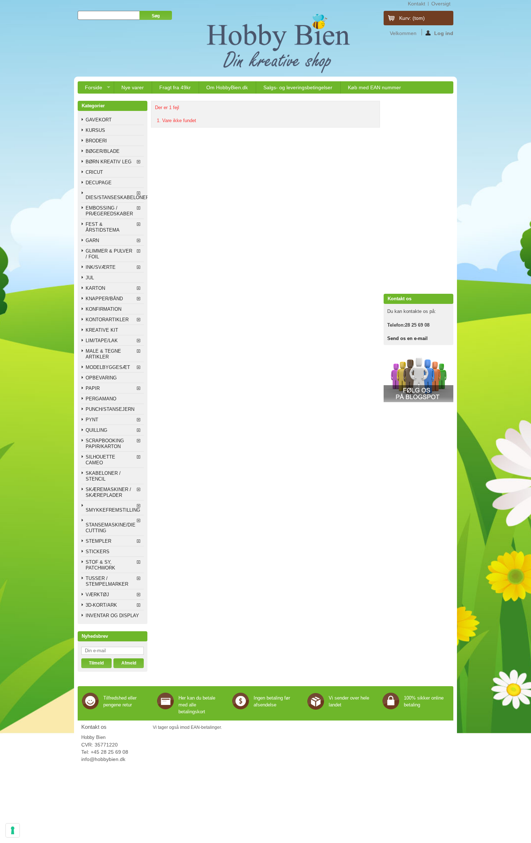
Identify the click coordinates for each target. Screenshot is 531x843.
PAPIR (93, 388)
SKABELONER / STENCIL (103, 476)
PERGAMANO (101, 398)
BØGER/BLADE (103, 151)
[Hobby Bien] (279, 43)
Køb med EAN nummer (374, 87)
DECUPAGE (99, 182)
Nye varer (132, 87)
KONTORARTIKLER (107, 319)
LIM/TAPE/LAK (102, 340)
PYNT (92, 419)
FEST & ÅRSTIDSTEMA (103, 227)
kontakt (416, 4)
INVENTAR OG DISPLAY (112, 615)
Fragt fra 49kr (175, 87)
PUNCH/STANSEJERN (110, 409)
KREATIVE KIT (102, 330)
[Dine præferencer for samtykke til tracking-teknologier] (13, 830)
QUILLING (96, 430)
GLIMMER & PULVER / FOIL (109, 253)
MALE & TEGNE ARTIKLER (103, 354)
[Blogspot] (418, 400)
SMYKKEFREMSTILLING (113, 510)
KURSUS (95, 130)
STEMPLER (98, 541)
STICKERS (97, 551)
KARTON (95, 288)
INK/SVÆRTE (101, 267)
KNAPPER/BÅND (104, 298)
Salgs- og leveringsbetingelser (297, 87)
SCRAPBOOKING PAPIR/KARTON (105, 443)
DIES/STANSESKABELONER (115, 197)
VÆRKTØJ (97, 594)
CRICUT (94, 172)
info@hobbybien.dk (103, 759)
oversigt (440, 4)
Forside (90, 89)
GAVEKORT (99, 119)
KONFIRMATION (103, 309)
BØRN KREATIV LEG (108, 161)
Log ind (443, 32)
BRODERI (96, 140)
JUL (90, 277)
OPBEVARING (101, 377)
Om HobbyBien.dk (227, 87)
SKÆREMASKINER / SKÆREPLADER (108, 492)
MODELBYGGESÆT (108, 367)
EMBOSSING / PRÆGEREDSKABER (109, 210)
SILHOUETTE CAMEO (100, 459)
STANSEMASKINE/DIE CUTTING (110, 527)
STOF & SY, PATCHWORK (100, 565)
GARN (92, 240)
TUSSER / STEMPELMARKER (107, 581)
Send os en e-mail (407, 338)
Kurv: (412, 18)
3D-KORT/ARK (101, 605)
